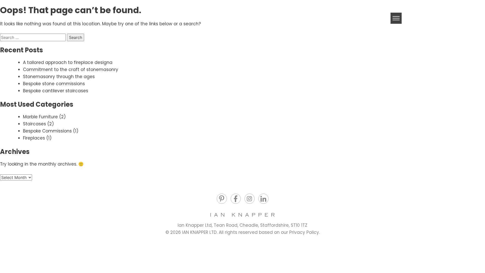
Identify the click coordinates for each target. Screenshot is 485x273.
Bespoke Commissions (47, 131)
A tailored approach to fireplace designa (67, 62)
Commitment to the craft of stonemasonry (70, 69)
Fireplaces (34, 138)
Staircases (34, 124)
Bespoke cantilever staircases (55, 91)
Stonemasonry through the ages (59, 77)
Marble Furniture (40, 117)
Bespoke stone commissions (54, 84)
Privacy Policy (304, 232)
